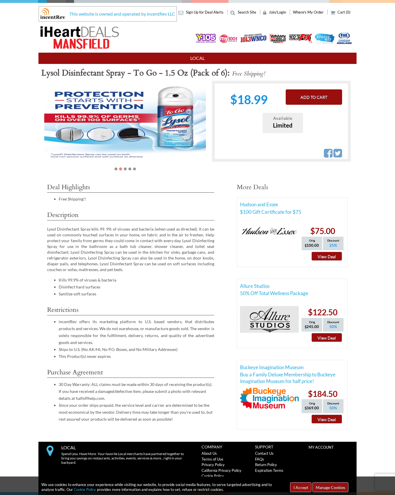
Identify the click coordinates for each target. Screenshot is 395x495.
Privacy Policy (213, 464)
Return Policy (266, 464)
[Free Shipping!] (145, 122)
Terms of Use (212, 459)
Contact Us (264, 453)
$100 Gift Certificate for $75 (270, 212)
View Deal (327, 256)
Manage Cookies (330, 487)
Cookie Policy (85, 489)
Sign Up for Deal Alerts (204, 12)
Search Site (247, 12)
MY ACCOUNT (321, 447)
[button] (56, 126)
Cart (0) (343, 12)
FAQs (259, 459)
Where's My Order (308, 12)
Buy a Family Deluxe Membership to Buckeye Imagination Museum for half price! (287, 375)
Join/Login (277, 12)
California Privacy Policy (221, 470)
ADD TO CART (313, 97)
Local (197, 58)
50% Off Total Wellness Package (274, 293)
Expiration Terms (269, 470)
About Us (209, 453)
